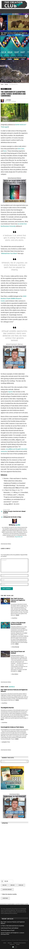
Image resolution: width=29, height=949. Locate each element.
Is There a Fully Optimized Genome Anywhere (18, 623)
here (19, 148)
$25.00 (4, 885)
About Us (10, 942)
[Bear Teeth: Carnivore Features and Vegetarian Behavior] (14, 24)
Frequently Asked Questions (19, 942)
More (17, 615)
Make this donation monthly (9, 894)
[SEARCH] (27, 11)
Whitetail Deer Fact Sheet (9, 253)
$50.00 (12, 885)
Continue (5, 898)
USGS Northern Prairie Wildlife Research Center (13, 298)
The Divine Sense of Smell (7, 930)
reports (10, 392)
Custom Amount (7, 889)
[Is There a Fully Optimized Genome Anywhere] (14, 48)
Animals (12, 687)
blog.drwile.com (19, 536)
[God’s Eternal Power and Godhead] (14, 71)
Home (4, 942)
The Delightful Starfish (7, 708)
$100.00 (21, 885)
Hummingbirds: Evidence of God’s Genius (12, 727)
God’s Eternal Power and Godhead (18, 652)
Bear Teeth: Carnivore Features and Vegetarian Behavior (18, 600)
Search (26, 761)
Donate (17, 944)
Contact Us (12, 944)
